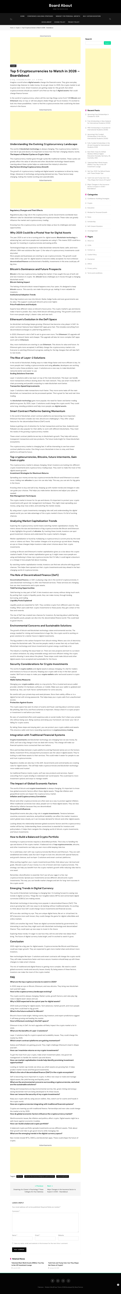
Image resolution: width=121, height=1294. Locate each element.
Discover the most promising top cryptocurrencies (39, 1176)
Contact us (91, 250)
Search (88, 39)
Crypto (13, 66)
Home (22, 16)
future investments (62, 1176)
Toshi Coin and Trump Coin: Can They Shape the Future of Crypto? (99, 179)
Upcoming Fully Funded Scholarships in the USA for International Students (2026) (97, 136)
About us (90, 241)
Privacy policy (73, 22)
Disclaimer (91, 259)
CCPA (89, 245)
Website (61, 1235)
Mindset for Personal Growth (68, 16)
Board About (60, 5)
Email (37, 1235)
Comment (16, 1211)
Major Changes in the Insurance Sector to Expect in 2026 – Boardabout (98, 186)
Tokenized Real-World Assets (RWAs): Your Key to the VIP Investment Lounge (97, 165)
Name (14, 1235)
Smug (13, 80)
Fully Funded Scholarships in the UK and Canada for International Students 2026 (98, 145)
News (89, 217)
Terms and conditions (94, 273)
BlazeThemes (79, 1287)
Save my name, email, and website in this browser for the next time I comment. (41, 1243)
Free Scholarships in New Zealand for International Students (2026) (99, 122)
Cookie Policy (59, 22)
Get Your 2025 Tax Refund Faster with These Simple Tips (98, 172)
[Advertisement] (45, 50)
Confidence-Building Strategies (40, 16)
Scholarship (46, 22)
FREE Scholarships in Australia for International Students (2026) (99, 129)
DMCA (89, 264)
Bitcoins (19, 1176)
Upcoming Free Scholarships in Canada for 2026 (98, 115)
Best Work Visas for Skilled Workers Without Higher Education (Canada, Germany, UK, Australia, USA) (98, 155)
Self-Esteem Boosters (92, 16)
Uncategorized (92, 231)
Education (90, 208)
